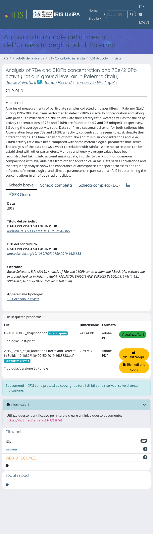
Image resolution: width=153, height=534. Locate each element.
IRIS (5, 58)
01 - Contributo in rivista (67, 58)
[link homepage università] (57, 14)
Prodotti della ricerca (28, 58)
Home (93, 10)
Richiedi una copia (135, 367)
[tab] (128, 185)
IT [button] (140, 6)
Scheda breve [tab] (21, 184)
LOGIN (144, 22)
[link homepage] (14, 14)
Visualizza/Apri (133, 334)
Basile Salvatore (21, 82)
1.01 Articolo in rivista (105, 58)
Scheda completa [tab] (56, 185)
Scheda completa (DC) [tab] (99, 185)
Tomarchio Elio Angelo (96, 82)
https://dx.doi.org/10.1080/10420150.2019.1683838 (44, 253)
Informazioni (19, 404)
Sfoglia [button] (93, 18)
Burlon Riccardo (59, 82)
